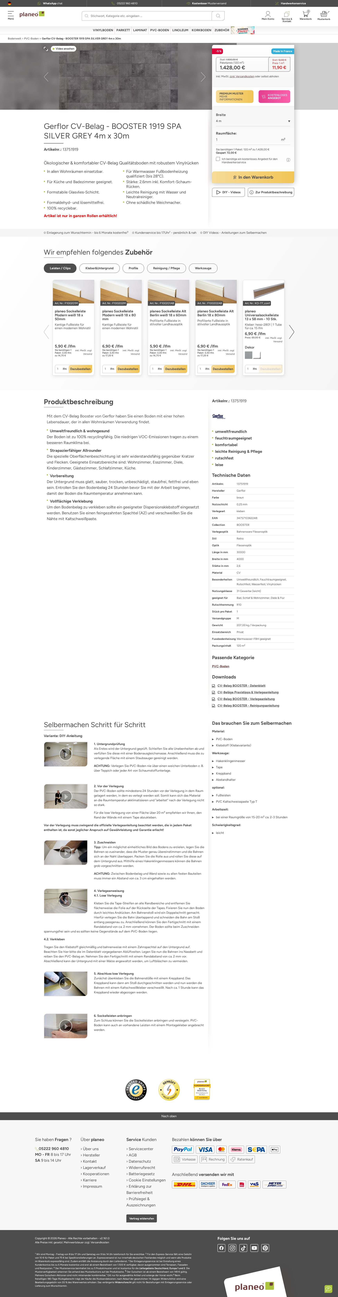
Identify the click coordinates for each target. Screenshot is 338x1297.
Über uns (91, 1148)
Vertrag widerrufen (141, 1218)
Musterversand (209, 3)
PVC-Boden (31, 38)
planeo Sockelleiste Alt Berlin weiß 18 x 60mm (168, 313)
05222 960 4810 (127, 3)
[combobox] (253, 122)
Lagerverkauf (94, 1167)
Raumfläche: (226, 133)
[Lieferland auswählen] (9, 3)
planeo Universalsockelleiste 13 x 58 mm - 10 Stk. (262, 315)
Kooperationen (96, 1173)
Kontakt (90, 1161)
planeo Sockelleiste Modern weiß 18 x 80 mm (119, 315)
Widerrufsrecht (142, 1167)
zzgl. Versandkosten (242, 76)
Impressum (92, 1186)
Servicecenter (141, 1148)
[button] (9, 3)
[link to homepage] (32, 14)
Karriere (90, 1180)
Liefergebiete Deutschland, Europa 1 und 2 (162, 1268)
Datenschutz (140, 1161)
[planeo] (255, 1287)
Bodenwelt (14, 38)
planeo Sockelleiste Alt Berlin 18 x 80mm (215, 313)
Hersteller (91, 1155)
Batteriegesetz (142, 1173)
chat (52, 3)
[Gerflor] (253, 416)
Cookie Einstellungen (147, 1180)
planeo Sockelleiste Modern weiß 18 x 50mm (70, 315)
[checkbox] (250, 160)
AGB (133, 1155)
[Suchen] (86, 16)
